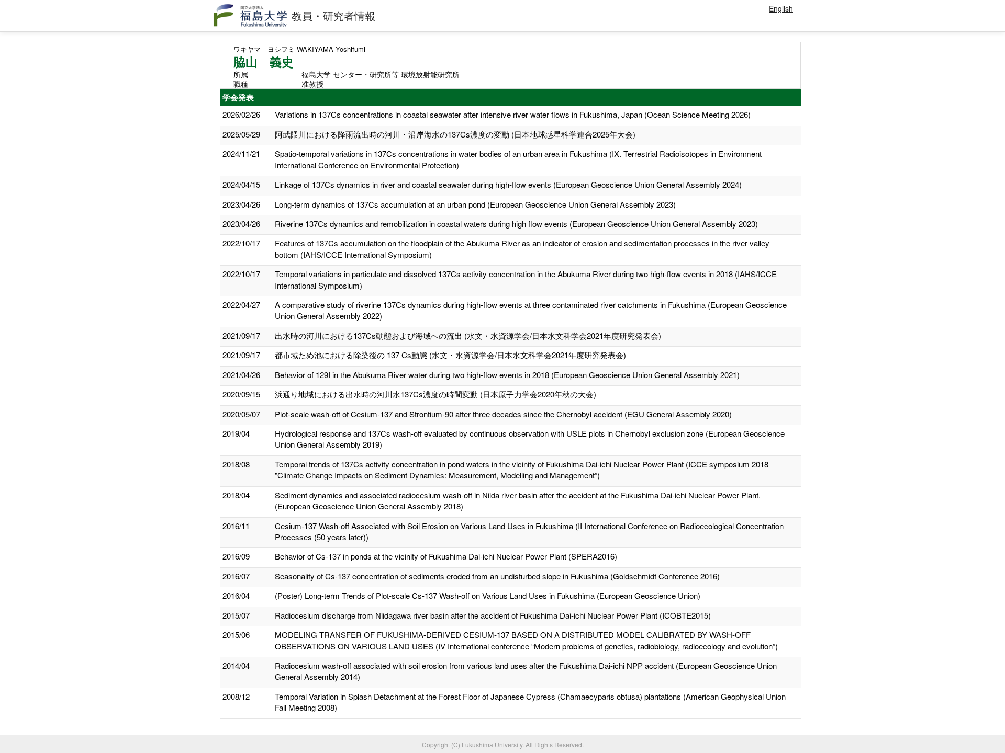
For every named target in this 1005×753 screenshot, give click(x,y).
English (781, 8)
